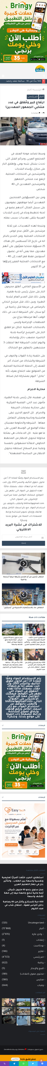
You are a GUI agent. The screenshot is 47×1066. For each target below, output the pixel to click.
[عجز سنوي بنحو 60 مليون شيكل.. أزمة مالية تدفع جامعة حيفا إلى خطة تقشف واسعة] (12, 629)
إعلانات (40, 940)
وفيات (40, 985)
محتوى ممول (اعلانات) (32, 974)
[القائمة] (3, 76)
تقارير (41, 951)
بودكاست (39, 946)
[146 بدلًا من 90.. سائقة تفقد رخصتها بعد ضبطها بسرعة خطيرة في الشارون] (12, 654)
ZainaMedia (8, 1049)
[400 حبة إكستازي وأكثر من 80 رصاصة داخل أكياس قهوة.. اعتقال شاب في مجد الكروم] (34, 654)
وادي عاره (37, 934)
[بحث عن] (44, 76)
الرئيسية (37, 90)
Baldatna (21, 1049)
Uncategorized (36, 923)
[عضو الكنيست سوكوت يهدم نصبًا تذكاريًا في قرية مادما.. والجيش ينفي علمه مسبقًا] (23, 1020)
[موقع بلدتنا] (40, 68)
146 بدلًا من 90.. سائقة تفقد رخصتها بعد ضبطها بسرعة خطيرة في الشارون (13, 665)
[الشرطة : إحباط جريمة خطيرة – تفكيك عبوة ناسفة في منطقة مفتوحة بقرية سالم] (9, 1011)
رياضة (41, 963)
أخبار (29, 90)
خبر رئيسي (32, 97)
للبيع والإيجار (37, 968)
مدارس (40, 980)
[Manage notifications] (41, 1061)
